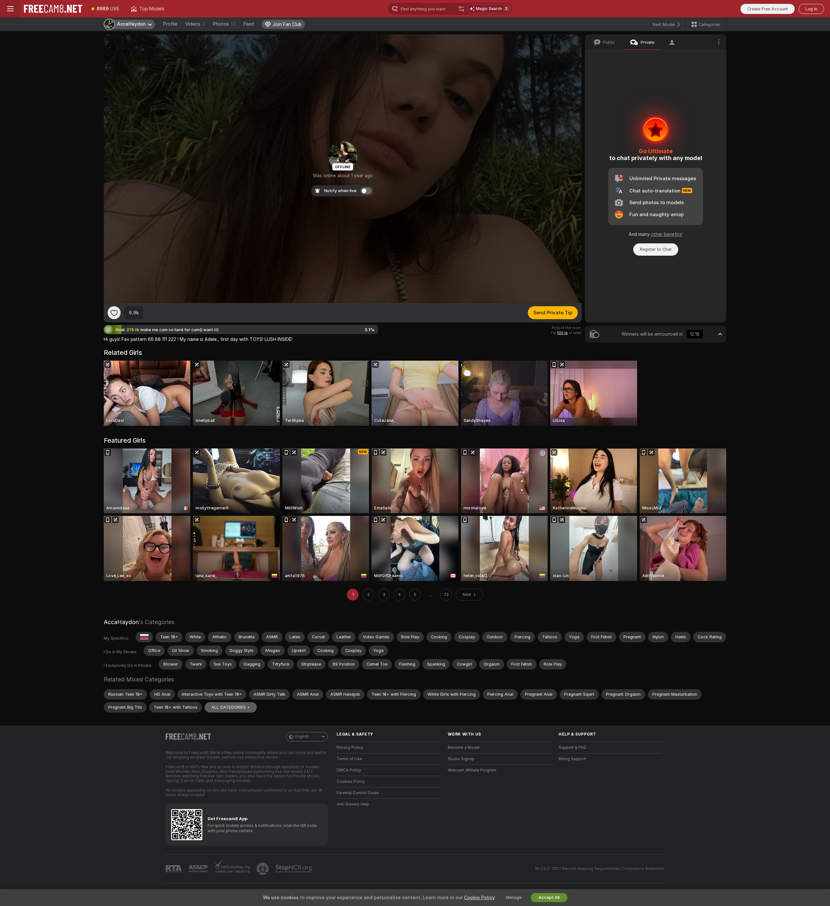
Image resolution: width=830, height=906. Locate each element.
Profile (170, 24)
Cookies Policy (351, 781)
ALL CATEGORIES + (230, 707)
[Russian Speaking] (144, 637)
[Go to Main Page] (53, 8)
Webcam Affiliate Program (472, 770)
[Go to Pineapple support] (263, 869)
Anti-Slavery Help (353, 804)
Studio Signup (461, 759)
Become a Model (464, 747)
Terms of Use (349, 759)
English (302, 736)
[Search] (461, 8)
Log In (811, 8)
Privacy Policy (350, 747)
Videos (195, 24)
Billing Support (572, 759)
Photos (224, 24)
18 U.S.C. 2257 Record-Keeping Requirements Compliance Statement (599, 868)
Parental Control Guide (358, 793)
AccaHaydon (121, 622)
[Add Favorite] (114, 312)
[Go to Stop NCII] (294, 869)
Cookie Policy (479, 897)
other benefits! (666, 234)
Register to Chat (655, 249)
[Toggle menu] (10, 8)
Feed (248, 24)
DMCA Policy (349, 770)
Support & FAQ (572, 747)
